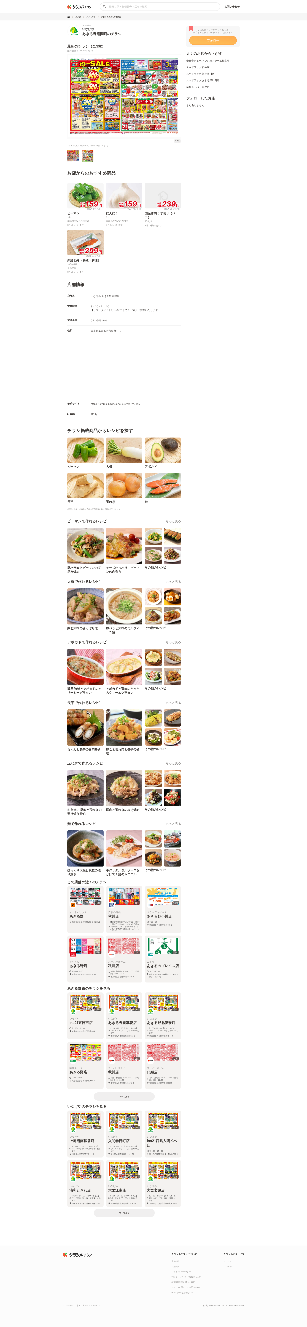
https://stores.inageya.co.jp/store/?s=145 (115, 403)
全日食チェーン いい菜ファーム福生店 (207, 60)
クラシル (227, 1261)
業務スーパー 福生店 (197, 86)
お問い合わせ (232, 6)
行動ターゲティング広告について (186, 1277)
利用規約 (175, 1266)
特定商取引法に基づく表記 (183, 1282)
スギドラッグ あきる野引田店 (202, 80)
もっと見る (173, 521)
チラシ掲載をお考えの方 (182, 1292)
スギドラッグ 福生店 (197, 67)
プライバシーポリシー (181, 1271)
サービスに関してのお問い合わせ (186, 1287)
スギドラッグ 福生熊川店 (200, 73)
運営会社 (175, 1261)
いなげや (88, 29)
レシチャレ (228, 1266)
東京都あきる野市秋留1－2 (106, 330)
